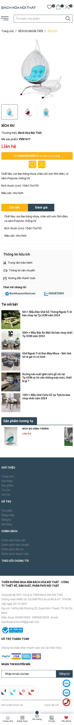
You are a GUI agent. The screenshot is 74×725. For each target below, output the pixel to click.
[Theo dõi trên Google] (23, 691)
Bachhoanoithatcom (22, 293)
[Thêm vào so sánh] (42, 164)
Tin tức (5, 490)
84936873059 (26, 155)
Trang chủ (7, 476)
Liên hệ (5, 494)
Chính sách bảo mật (13, 540)
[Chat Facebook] (7, 293)
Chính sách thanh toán (15, 553)
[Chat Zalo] (46, 293)
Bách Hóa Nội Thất (33, 704)
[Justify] (68, 18)
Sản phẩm (7, 485)
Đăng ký (6, 519)
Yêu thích (66, 721)
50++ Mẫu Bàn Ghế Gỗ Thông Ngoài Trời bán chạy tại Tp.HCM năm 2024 (47, 313)
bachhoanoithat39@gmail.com (20, 621)
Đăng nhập (7, 515)
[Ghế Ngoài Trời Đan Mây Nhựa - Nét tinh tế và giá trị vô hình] (10, 361)
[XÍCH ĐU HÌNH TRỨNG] (10, 436)
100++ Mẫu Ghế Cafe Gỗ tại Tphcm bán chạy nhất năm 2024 (46, 396)
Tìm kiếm (7, 510)
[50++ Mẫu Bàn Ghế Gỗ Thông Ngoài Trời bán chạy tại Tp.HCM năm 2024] (10, 319)
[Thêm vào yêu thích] (32, 164)
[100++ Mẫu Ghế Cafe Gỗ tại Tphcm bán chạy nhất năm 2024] (10, 402)
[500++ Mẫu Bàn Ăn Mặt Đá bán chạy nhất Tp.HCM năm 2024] (10, 340)
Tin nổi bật (9, 304)
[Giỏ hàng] (58, 8)
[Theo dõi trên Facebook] (5, 691)
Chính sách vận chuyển (15, 544)
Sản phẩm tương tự (18, 421)
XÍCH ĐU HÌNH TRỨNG (35, 428)
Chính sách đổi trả (12, 549)
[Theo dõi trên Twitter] (14, 691)
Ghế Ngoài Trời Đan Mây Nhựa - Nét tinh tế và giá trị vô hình (46, 355)
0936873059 (56, 293)
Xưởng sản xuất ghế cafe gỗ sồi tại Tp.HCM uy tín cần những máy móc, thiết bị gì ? (47, 378)
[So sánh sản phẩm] (67, 8)
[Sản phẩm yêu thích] (49, 8)
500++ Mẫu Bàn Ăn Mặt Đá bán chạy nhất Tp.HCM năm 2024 (47, 334)
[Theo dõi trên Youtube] (32, 691)
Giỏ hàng (6, 524)
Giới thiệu (7, 481)
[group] (37, 69)
